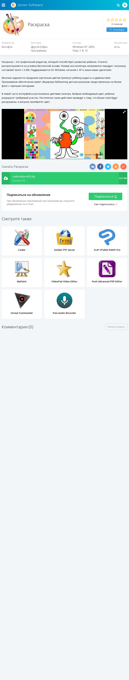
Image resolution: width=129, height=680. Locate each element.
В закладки (118, 29)
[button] (124, 112)
